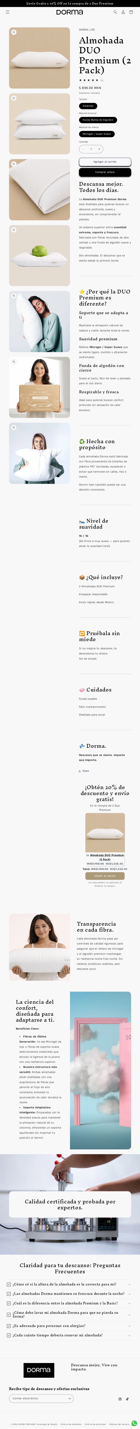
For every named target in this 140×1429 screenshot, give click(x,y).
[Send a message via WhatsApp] (134, 1423)
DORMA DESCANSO (27, 1424)
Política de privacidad (95, 1424)
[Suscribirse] (69, 1398)
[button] (7, 12)
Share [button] (85, 771)
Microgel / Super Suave (97, 134)
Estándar (88, 106)
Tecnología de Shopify (47, 1424)
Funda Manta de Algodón (98, 120)
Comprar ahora (105, 172)
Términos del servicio (119, 1424)
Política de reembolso (71, 1424)
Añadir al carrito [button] (105, 876)
